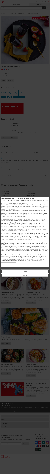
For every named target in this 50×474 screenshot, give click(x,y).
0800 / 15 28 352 (6, 405)
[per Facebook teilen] (4, 70)
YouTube (39, 442)
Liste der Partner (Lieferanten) (8, 262)
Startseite (3, 13)
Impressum (31, 455)
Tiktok (47, 446)
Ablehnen (25, 275)
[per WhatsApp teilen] (9, 70)
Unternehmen (4, 423)
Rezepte (11, 13)
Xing (43, 442)
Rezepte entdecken (5, 303)
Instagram (47, 442)
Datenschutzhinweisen (14, 239)
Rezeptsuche (21, 13)
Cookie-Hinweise (46, 455)
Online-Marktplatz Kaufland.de (9, 426)
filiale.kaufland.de (5, 416)
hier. (34, 239)
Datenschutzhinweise (38, 455)
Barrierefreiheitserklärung (44, 457)
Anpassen (25, 271)
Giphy (36, 449)
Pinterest (39, 446)
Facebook (36, 442)
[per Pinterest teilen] (6, 70)
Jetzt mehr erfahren (31, 396)
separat (4, 206)
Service (3, 419)
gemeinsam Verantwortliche (15, 206)
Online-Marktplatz (16, 4)
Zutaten (3, 80)
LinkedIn (36, 446)
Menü (48, 1)
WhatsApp (39, 449)
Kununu (43, 446)
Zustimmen (25, 268)
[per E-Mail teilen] (2, 70)
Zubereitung (10, 80)
